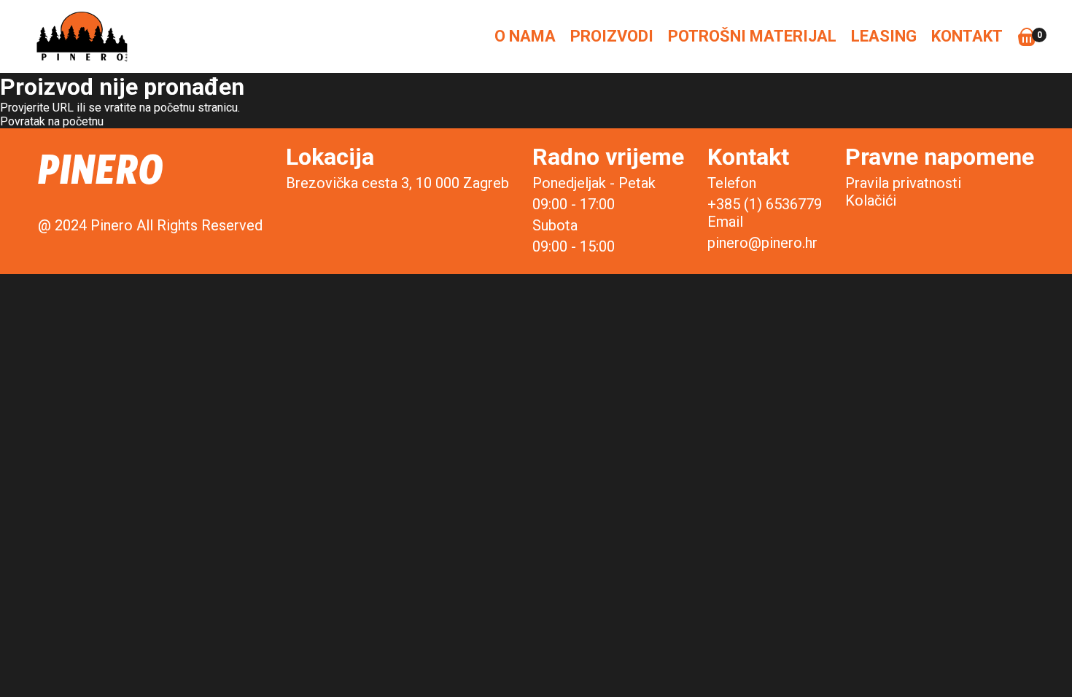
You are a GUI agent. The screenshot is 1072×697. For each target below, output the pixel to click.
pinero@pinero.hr (762, 243)
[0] (1026, 37)
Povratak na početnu (52, 121)
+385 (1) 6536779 (764, 204)
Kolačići (870, 200)
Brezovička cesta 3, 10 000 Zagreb (397, 183)
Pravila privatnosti (903, 183)
